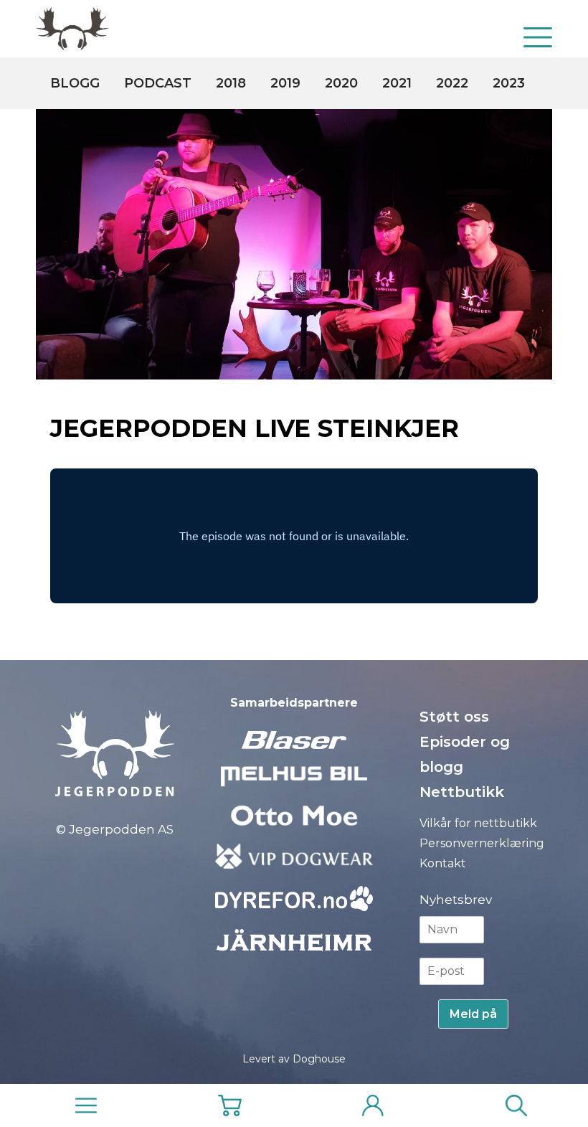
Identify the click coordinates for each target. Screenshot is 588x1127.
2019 (285, 83)
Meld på (473, 1014)
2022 (452, 83)
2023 (509, 83)
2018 (231, 83)
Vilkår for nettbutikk (478, 823)
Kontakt (442, 863)
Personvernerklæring (481, 843)
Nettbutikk (461, 792)
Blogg (75, 83)
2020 (341, 83)
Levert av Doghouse (294, 1058)
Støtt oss (454, 716)
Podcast (157, 83)
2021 (397, 83)
